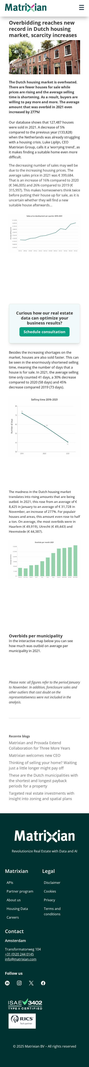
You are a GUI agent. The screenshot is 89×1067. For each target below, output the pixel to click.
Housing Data (17, 908)
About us (14, 900)
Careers (13, 917)
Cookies (50, 891)
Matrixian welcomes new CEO (34, 755)
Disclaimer (52, 882)
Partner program (20, 891)
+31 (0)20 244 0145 (19, 954)
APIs (10, 882)
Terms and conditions (52, 911)
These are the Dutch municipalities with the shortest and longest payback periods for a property (43, 780)
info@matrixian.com (20, 959)
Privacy (49, 900)
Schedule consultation (44, 331)
